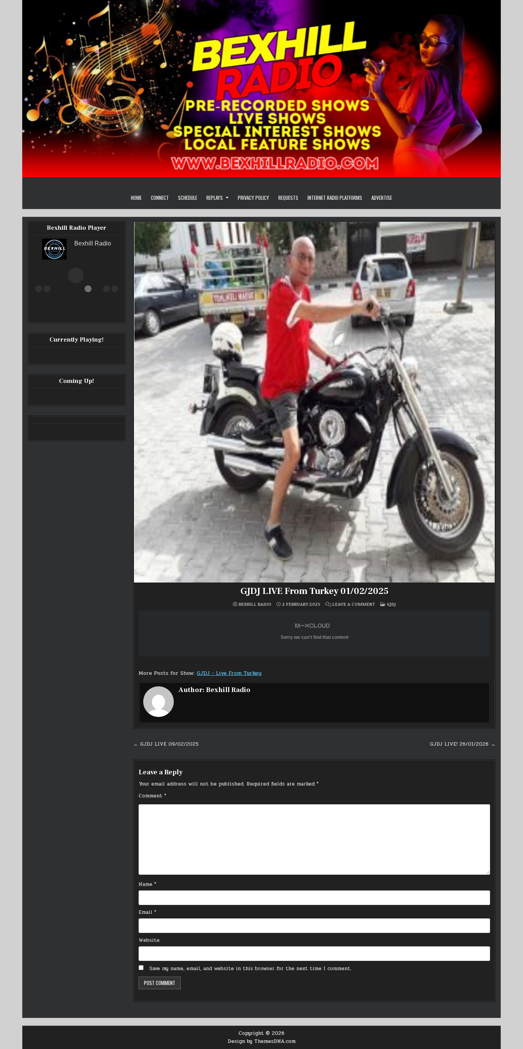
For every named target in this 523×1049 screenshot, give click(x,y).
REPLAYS (214, 197)
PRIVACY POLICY (253, 197)
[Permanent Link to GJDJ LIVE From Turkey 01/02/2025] (314, 402)
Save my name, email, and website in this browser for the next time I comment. (250, 968)
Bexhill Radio (255, 604)
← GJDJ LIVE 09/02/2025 (166, 744)
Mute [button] (38, 288)
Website (149, 940)
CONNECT (160, 197)
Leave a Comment (353, 604)
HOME (136, 197)
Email (147, 912)
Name (147, 884)
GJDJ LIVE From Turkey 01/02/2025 (314, 591)
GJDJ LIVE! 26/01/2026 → (462, 744)
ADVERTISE (381, 197)
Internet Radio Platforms (334, 197)
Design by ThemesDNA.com (262, 1041)
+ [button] (106, 288)
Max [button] (114, 288)
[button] (75, 275)
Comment (152, 796)
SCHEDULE (187, 197)
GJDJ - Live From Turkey (229, 673)
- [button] (47, 288)
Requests (288, 197)
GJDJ (391, 604)
